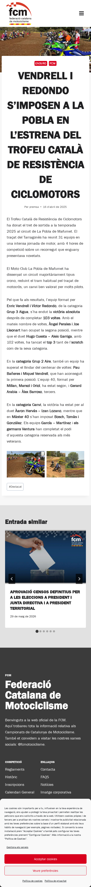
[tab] (37, 631)
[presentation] (45, 557)
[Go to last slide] (11, 579)
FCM (53, 63)
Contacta (48, 769)
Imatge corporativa (56, 792)
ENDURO (40, 63)
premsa (34, 206)
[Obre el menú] (81, 13)
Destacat (15, 486)
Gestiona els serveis (17, 847)
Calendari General (19, 792)
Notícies (47, 784)
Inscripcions (14, 784)
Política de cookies (32, 880)
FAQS (45, 777)
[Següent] (79, 579)
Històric (11, 777)
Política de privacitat (55, 880)
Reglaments (14, 769)
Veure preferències (45, 870)
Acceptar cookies (45, 859)
